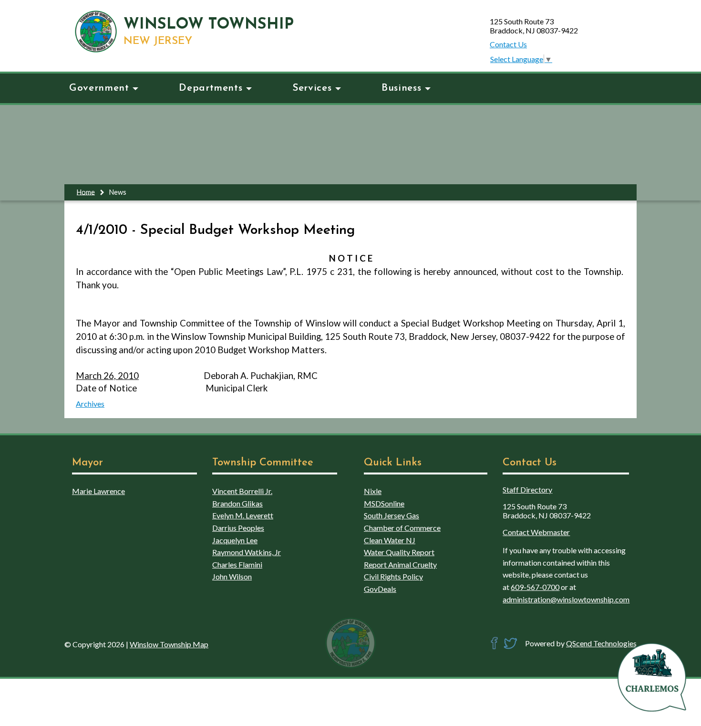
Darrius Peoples (238, 527)
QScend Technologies (601, 643)
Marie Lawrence (98, 490)
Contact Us (508, 44)
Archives (90, 403)
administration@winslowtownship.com (566, 599)
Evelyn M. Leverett (242, 515)
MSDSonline (384, 503)
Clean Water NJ (389, 540)
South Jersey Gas (391, 515)
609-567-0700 (535, 586)
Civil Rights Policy (393, 576)
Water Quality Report (399, 552)
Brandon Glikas (237, 503)
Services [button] (311, 88)
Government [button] (99, 88)
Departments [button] (210, 88)
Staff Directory (527, 489)
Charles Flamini (237, 564)
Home (86, 192)
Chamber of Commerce (402, 527)
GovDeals (380, 588)
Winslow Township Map (169, 644)
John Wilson (232, 576)
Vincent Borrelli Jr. (242, 490)
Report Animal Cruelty (400, 564)
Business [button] (401, 88)
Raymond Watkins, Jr (246, 552)
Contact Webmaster (536, 532)
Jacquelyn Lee (235, 540)
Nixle (372, 490)
